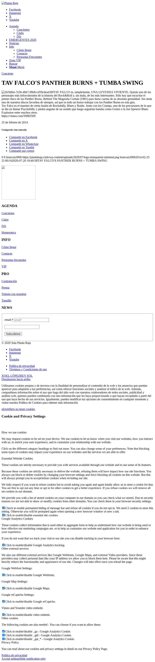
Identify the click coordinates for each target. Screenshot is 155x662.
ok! (3, 409)
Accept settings (11, 658)
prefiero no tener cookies (20, 409)
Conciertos (8, 213)
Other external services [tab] (15, 548)
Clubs (5, 219)
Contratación (9, 281)
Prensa (5, 287)
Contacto (7, 253)
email (9, 319)
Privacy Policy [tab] (10, 642)
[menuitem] (81, 31)
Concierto (7, 73)
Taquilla (6, 300)
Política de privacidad (14, 655)
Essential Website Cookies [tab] (17, 458)
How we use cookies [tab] (14, 432)
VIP (4, 266)
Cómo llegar (9, 247)
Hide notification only (33, 658)
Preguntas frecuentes (14, 260)
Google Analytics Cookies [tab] (17, 518)
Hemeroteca (9, 232)
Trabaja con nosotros (14, 294)
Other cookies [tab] (10, 618)
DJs (4, 226)
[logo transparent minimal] (10, 3)
